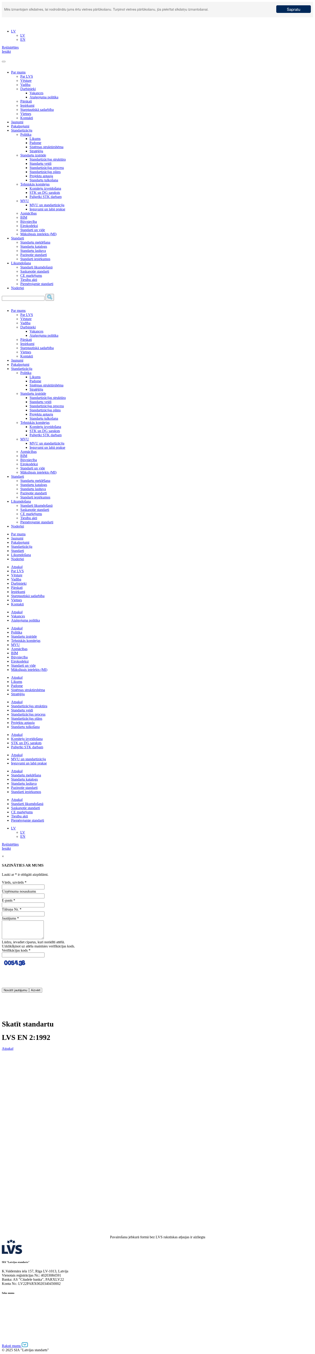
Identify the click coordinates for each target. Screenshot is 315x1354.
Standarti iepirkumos (35, 259)
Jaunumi (17, 122)
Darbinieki (28, 89)
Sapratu (293, 9)
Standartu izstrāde (33, 155)
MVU (24, 201)
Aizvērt (35, 990)
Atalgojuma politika (44, 97)
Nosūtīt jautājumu (15, 990)
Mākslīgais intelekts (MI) (38, 234)
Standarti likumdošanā (36, 267)
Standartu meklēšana (35, 242)
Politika (25, 134)
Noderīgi (17, 288)
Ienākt (6, 848)
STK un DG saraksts (45, 193)
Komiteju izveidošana (45, 188)
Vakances (36, 93)
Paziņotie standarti (33, 255)
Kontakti (26, 118)
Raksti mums (12, 1346)
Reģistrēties (10, 844)
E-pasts (8, 900)
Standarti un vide (32, 230)
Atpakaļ (17, 567)
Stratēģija (36, 151)
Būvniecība (28, 222)
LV (13, 828)
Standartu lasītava (33, 251)
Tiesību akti (28, 280)
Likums (35, 139)
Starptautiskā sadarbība (37, 110)
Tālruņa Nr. (11, 909)
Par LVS (26, 76)
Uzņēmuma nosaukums (19, 891)
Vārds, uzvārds (14, 882)
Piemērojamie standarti (36, 284)
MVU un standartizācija (47, 205)
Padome (35, 143)
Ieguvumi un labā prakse (47, 209)
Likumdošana (21, 263)
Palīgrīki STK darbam (46, 197)
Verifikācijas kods (16, 950)
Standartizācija (21, 130)
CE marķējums (31, 275)
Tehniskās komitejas (35, 184)
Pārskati (26, 101)
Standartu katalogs (33, 246)
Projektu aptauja (41, 176)
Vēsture (26, 81)
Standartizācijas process (47, 168)
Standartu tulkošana (44, 180)
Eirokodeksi (29, 226)
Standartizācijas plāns (45, 172)
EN (22, 836)
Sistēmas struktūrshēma (46, 147)
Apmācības (28, 213)
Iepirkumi (27, 105)
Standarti (17, 238)
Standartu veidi (40, 163)
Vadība (25, 85)
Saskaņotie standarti (34, 271)
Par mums (18, 72)
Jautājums (10, 918)
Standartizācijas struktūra (48, 159)
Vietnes (25, 114)
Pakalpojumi (20, 126)
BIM (23, 217)
